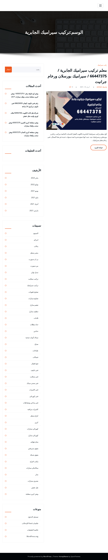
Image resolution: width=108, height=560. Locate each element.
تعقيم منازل (34, 305)
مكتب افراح (34, 461)
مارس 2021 (34, 210)
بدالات (36, 246)
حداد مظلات (34, 324)
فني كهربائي (34, 396)
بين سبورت (34, 266)
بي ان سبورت (33, 259)
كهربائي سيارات (32, 429)
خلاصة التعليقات (32, 530)
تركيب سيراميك (102, 65)
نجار (36, 474)
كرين (36, 422)
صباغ (36, 344)
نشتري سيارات (33, 481)
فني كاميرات (33, 390)
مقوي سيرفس (33, 448)
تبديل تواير (34, 272)
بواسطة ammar (102, 87)
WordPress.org (32, 536)
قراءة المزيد (98, 148)
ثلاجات (36, 318)
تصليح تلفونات (33, 292)
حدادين (36, 331)
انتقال (8, 69)
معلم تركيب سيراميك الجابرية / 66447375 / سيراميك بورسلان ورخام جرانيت (77, 76)
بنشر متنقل (34, 253)
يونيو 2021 (34, 191)
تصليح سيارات (33, 298)
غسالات (35, 357)
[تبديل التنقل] (100, 5)
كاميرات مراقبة (33, 409)
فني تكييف (34, 370)
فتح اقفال (34, 363)
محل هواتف (34, 442)
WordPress (47, 556)
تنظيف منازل (33, 311)
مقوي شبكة (34, 455)
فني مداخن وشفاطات (30, 403)
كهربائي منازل (33, 435)
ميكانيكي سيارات (32, 468)
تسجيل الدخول (33, 517)
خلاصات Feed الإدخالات (30, 523)
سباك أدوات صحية (32, 337)
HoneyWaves (63, 556)
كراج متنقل (34, 416)
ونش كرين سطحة (32, 494)
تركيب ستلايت (33, 279)
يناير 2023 (34, 178)
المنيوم (35, 233)
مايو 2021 (34, 197)
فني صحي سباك (32, 383)
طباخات (35, 350)
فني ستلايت (34, 376)
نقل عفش (34, 487)
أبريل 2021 (34, 204)
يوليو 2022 (34, 184)
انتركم (36, 240)
